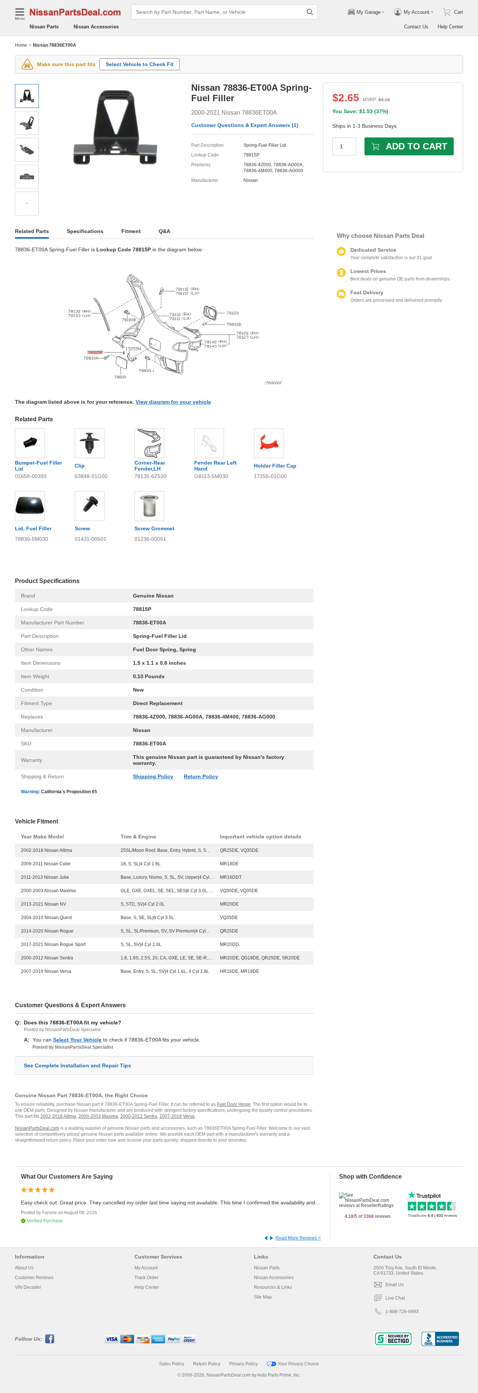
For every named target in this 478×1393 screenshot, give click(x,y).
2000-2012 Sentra (138, 1116)
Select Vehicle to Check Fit (140, 64)
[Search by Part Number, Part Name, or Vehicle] (309, 11)
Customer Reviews (34, 1277)
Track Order (146, 1277)
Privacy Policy (243, 1363)
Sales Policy (171, 1363)
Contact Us (416, 27)
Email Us (394, 1284)
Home (21, 45)
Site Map (263, 1297)
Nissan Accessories (96, 27)
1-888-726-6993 (402, 1311)
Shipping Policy (153, 776)
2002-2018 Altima (58, 1116)
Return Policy (201, 776)
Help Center (450, 27)
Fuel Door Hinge (234, 1104)
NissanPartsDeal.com (37, 1128)
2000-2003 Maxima (98, 1116)
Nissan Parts (44, 27)
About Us (24, 1268)
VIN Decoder (28, 1287)
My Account (146, 1268)
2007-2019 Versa (177, 1116)
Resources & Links (273, 1287)
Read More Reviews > (298, 1238)
